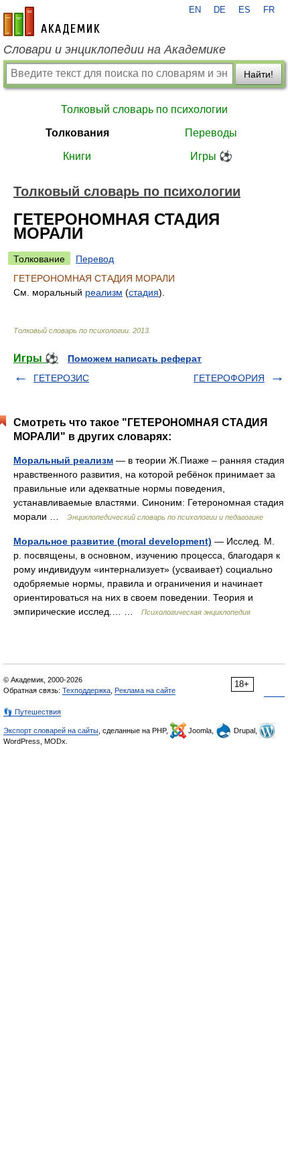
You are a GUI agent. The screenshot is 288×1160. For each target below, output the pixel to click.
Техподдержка (86, 690)
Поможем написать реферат (135, 358)
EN (195, 10)
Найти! (258, 74)
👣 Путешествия (32, 712)
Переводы (211, 132)
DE (220, 10)
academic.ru (51, 21)
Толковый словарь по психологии (144, 109)
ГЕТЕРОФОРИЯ (229, 378)
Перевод (95, 259)
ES (244, 10)
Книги (77, 156)
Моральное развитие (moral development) (112, 541)
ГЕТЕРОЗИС (61, 378)
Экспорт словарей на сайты (50, 731)
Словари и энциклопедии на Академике (114, 49)
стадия (144, 292)
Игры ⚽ (211, 156)
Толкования (77, 132)
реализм (104, 292)
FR (269, 10)
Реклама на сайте (145, 690)
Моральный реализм (63, 460)
